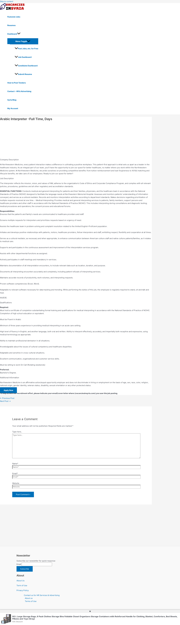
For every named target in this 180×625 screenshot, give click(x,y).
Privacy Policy (23, 590)
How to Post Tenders (16, 83)
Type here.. (17, 432)
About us (29, 598)
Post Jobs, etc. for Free (28, 48)
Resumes (11, 25)
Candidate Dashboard (28, 66)
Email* (15, 473)
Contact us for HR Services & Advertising (42, 595)
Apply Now (8, 390)
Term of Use (22, 585)
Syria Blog (11, 100)
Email (19, 564)
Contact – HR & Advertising (19, 91)
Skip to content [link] (6, 1)
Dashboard (12, 34)
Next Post (5, 401)
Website (15, 483)
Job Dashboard (25, 57)
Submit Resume (25, 74)
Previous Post (7, 398)
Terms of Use (30, 601)
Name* (15, 463)
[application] (18, 34)
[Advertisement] (73, 140)
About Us (20, 580)
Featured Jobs (13, 17)
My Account (12, 108)
